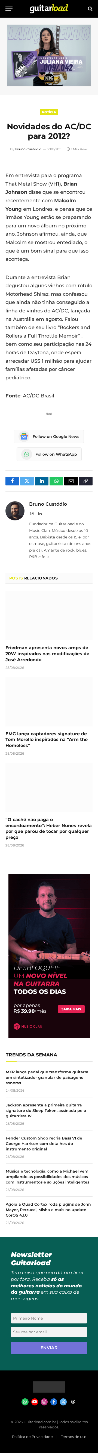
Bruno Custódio (28, 149)
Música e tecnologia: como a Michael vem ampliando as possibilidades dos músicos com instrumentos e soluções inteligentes (47, 1177)
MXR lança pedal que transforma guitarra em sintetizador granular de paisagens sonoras (47, 1077)
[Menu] (9, 9)
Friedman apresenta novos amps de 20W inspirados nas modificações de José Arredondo (47, 653)
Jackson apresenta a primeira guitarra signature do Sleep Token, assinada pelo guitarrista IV (46, 1110)
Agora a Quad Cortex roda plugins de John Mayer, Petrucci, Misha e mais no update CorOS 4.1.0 (48, 1210)
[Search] (90, 9)
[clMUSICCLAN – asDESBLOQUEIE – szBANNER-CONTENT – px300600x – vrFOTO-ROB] (49, 1036)
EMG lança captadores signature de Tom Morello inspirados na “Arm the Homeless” (46, 739)
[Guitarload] (49, 9)
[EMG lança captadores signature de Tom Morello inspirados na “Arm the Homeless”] (49, 701)
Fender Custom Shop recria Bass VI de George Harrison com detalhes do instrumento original (44, 1144)
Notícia (49, 112)
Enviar (49, 1347)
